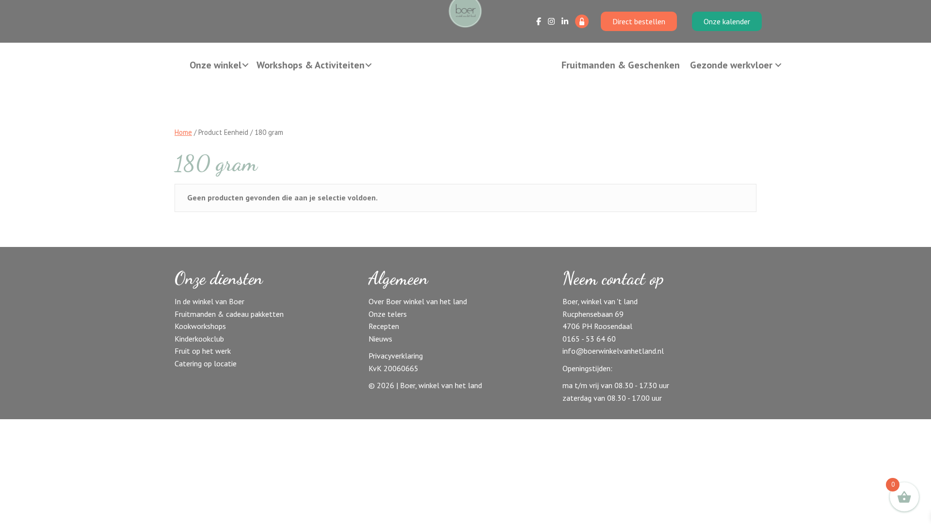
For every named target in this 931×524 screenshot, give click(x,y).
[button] (245, 65)
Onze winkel (215, 65)
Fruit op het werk (203, 351)
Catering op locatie (206, 363)
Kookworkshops (200, 326)
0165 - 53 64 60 (589, 339)
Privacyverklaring (396, 355)
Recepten (384, 326)
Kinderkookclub (199, 339)
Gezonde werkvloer (731, 65)
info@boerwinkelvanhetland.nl (613, 351)
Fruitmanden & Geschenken (621, 65)
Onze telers (388, 314)
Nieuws (380, 339)
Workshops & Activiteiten (311, 65)
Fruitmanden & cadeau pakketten (229, 314)
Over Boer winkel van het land (418, 301)
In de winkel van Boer (209, 301)
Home (183, 132)
